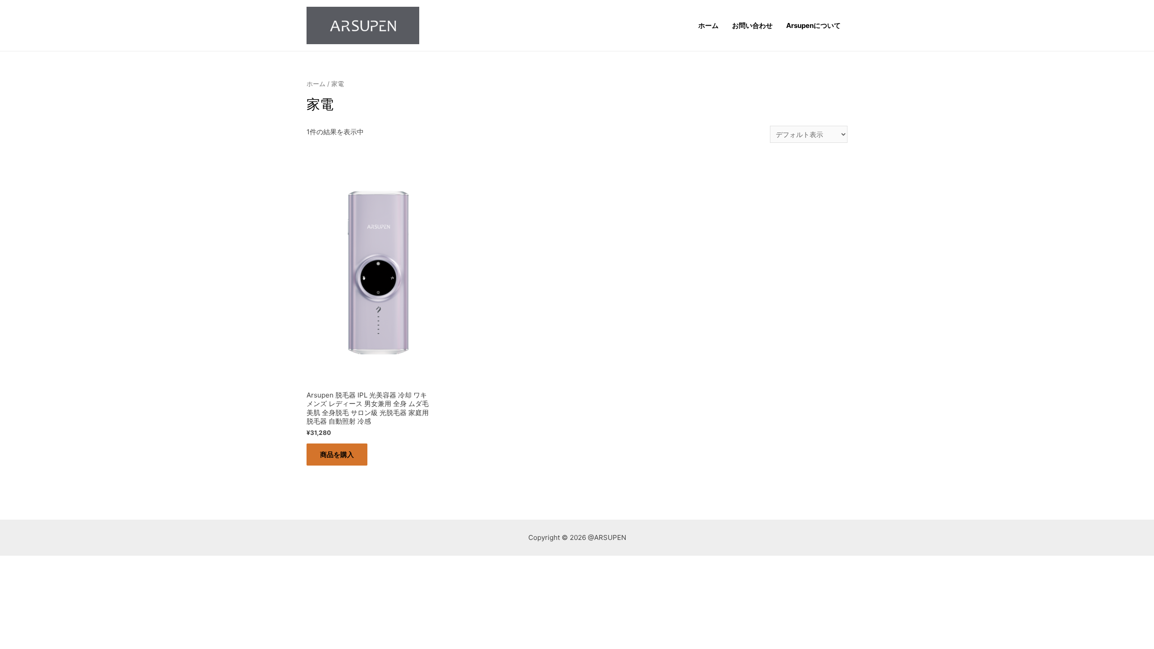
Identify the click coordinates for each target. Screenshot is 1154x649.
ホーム (708, 25)
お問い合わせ (752, 25)
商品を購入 (337, 454)
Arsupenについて (813, 25)
